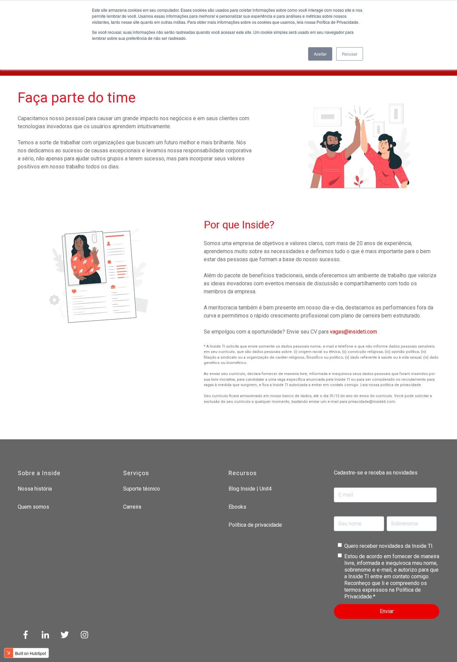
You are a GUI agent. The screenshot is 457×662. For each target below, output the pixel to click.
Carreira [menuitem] (132, 507)
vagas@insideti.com (353, 331)
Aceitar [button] (320, 54)
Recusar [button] (349, 54)
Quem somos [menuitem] (33, 507)
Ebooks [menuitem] (237, 507)
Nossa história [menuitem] (35, 489)
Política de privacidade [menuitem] (255, 525)
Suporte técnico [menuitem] (141, 489)
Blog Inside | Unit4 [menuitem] (250, 489)
